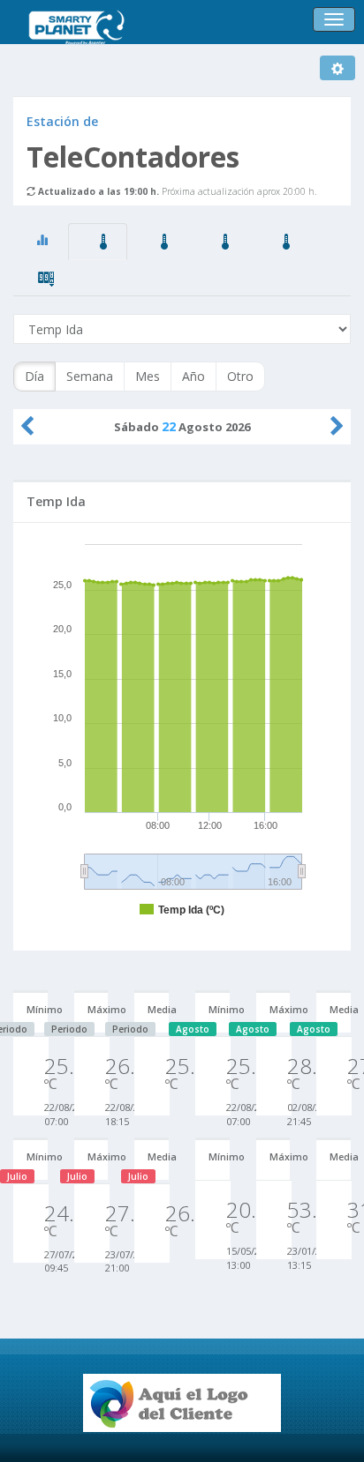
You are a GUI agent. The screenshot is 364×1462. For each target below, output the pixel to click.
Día (34, 376)
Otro (240, 376)
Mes (147, 376)
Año (193, 376)
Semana (89, 376)
